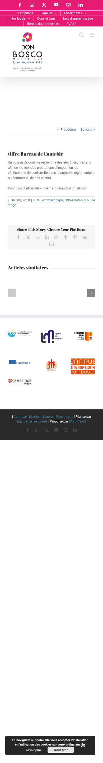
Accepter (61, 749)
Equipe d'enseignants (32, 421)
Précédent (68, 129)
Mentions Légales (41, 417)
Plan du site (64, 417)
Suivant (86, 129)
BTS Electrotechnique (48, 200)
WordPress (77, 421)
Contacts (20, 417)
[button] (12, 293)
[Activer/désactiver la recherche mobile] (81, 35)
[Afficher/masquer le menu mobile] (92, 35)
